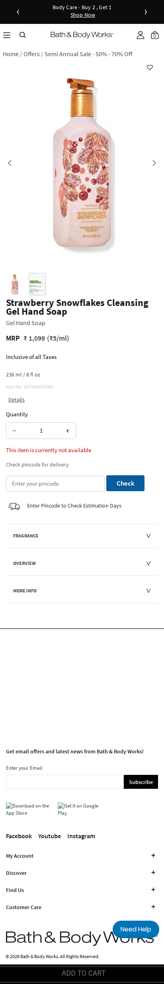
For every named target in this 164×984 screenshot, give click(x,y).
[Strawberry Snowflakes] (14, 284)
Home (11, 54)
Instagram (81, 836)
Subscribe (141, 782)
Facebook (19, 836)
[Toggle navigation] (6, 34)
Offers (31, 54)
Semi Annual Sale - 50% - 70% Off (88, 54)
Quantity (17, 414)
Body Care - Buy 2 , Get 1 (82, 11)
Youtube (49, 836)
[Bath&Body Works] (82, 34)
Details (16, 399)
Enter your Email (24, 767)
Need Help (136, 929)
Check (126, 483)
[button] (140, 35)
